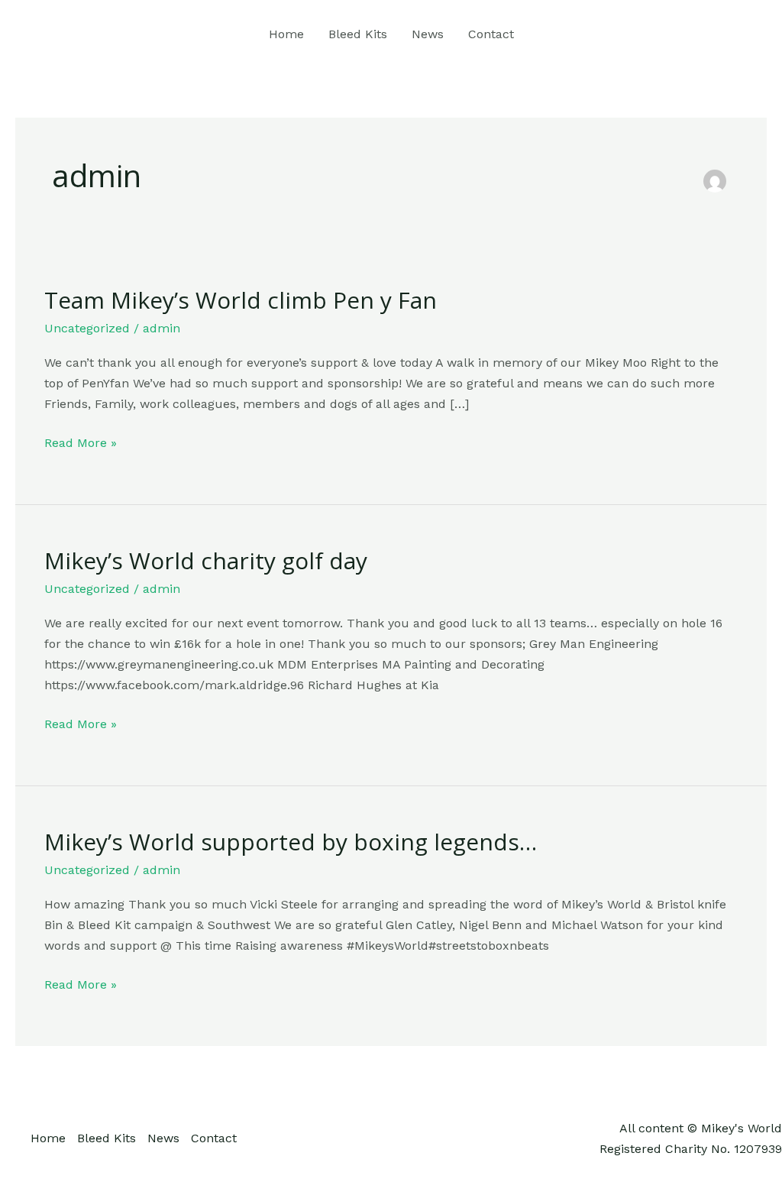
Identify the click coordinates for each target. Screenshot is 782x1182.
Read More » (80, 441)
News (428, 34)
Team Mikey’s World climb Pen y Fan (240, 300)
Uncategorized (87, 328)
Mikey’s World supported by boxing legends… (290, 841)
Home (286, 34)
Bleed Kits (357, 34)
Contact (491, 34)
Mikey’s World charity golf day (205, 560)
